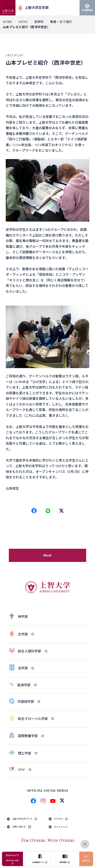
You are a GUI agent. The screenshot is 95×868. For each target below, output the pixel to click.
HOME (7, 22)
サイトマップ (61, 827)
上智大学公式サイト (22, 819)
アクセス (58, 819)
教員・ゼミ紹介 (61, 22)
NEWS (23, 22)
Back (47, 555)
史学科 (39, 22)
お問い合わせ (19, 827)
